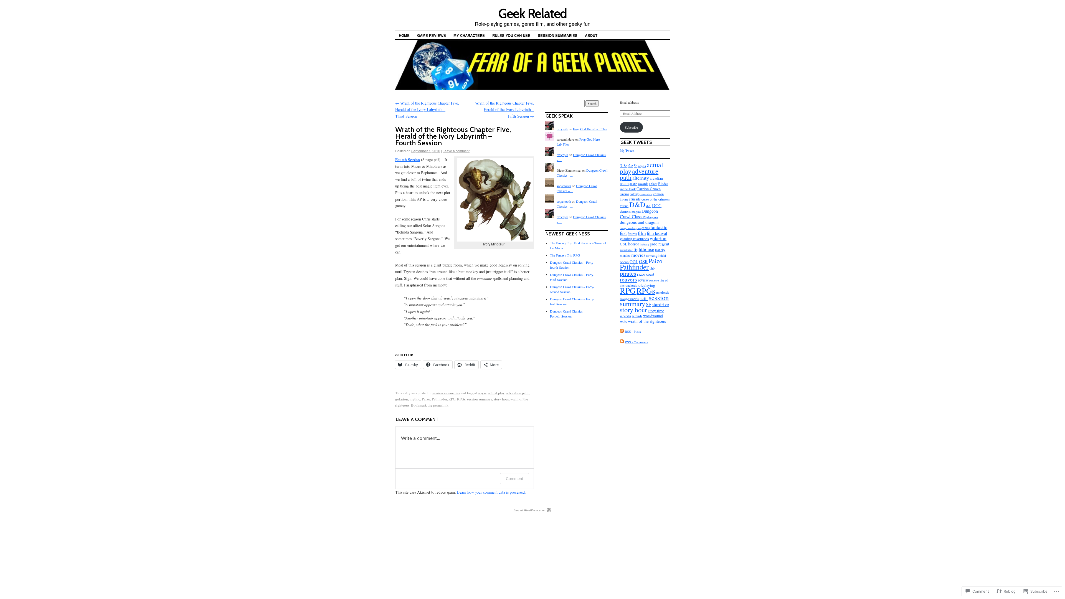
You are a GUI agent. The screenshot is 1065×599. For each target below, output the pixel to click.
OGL (634, 261)
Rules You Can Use (511, 35)
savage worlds (629, 298)
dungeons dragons (630, 228)
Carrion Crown (649, 188)
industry (644, 244)
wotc (623, 321)
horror (633, 244)
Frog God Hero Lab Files (590, 129)
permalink (440, 405)
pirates (628, 273)
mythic (415, 399)
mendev (625, 255)
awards (643, 183)
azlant (653, 183)
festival (632, 233)
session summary (479, 399)
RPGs (461, 399)
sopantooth (564, 186)
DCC (656, 205)
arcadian (656, 178)
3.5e (623, 165)
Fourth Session (407, 160)
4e (630, 165)
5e (635, 165)
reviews (654, 280)
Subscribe (631, 127)
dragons (636, 212)
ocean (624, 261)
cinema (624, 194)
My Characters (469, 35)
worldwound (653, 315)
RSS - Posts (633, 331)
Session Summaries (557, 35)
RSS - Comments (636, 342)
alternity (640, 177)
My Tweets (627, 150)
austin (633, 184)
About (591, 35)
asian (624, 183)
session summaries (446, 392)
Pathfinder (439, 399)
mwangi (652, 255)
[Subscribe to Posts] (622, 331)
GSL (623, 244)
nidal (663, 255)
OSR (643, 261)
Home (404, 35)
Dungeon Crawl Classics (639, 214)
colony (634, 194)
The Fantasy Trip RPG (565, 255)
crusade (635, 199)
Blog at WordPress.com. (529, 510)
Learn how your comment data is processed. (491, 492)
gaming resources (634, 238)
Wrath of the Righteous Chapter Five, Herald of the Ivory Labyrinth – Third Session (427, 109)
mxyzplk (562, 129)
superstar (625, 316)
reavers (628, 279)
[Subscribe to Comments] (622, 342)
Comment (514, 478)
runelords (662, 292)
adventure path (517, 392)
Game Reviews (431, 35)
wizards (637, 316)
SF (648, 304)
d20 (648, 206)
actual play (496, 392)
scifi (644, 298)
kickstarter (626, 250)
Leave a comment (456, 150)
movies (638, 255)
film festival (657, 233)
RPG (451, 399)
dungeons (652, 217)
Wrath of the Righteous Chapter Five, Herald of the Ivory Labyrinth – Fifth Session (504, 109)
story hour (501, 399)
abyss (482, 392)
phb (652, 268)
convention (646, 194)
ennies (645, 228)
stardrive (660, 304)
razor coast (645, 274)
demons (625, 211)
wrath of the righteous (647, 321)
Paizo (426, 399)
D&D (637, 204)
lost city (660, 249)
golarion (401, 399)
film (642, 233)
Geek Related (532, 13)
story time (656, 310)
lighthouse (643, 249)
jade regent (659, 244)
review (643, 280)
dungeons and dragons (639, 222)
